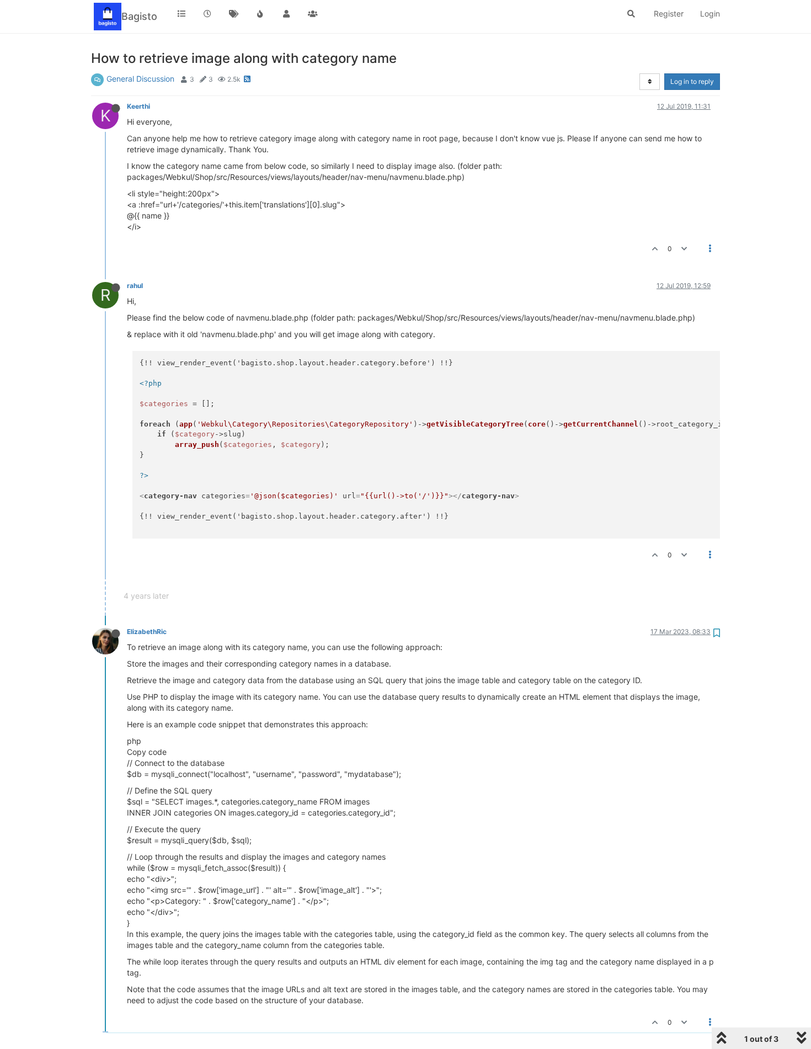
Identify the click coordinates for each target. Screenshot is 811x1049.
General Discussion (140, 78)
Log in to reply (692, 81)
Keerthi (138, 106)
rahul (135, 285)
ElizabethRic (147, 631)
